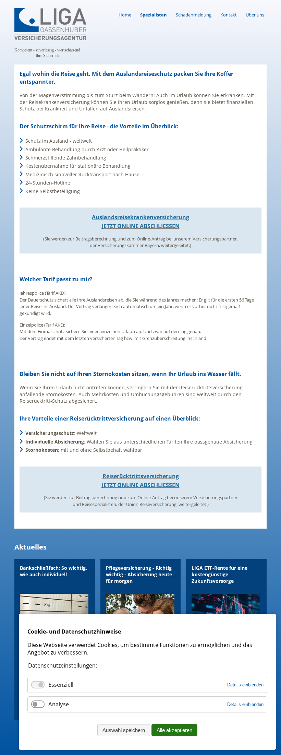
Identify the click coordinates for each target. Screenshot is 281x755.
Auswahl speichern (123, 730)
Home (125, 15)
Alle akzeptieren (174, 730)
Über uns (255, 15)
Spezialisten (153, 15)
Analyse (58, 704)
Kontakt (228, 15)
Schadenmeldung (193, 15)
